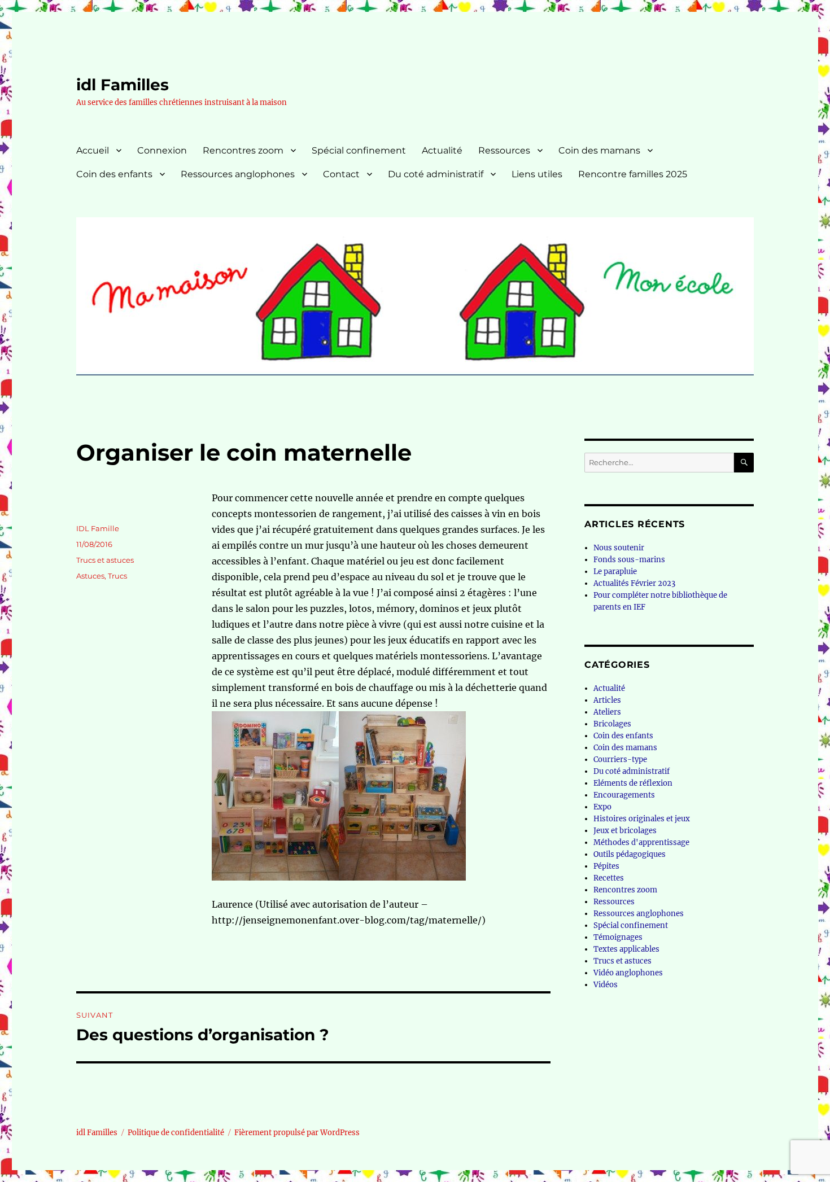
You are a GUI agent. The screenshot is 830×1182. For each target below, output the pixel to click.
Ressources (504, 150)
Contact (341, 174)
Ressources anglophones (238, 174)
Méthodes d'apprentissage (641, 842)
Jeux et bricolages (625, 830)
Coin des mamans (599, 150)
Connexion (162, 150)
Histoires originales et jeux (641, 819)
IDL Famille (97, 528)
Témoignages (618, 937)
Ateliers (607, 712)
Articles (607, 700)
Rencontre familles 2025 (632, 174)
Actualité (442, 150)
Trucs (117, 575)
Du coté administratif (435, 174)
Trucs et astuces (105, 559)
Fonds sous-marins (629, 559)
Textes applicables (626, 949)
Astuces (90, 575)
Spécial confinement (359, 150)
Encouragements (624, 795)
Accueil (92, 150)
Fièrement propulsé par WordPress (297, 1132)
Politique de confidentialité (176, 1132)
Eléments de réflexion (632, 783)
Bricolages (612, 724)
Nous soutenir (618, 548)
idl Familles (122, 84)
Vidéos (605, 985)
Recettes (608, 878)
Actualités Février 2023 (634, 583)
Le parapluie (615, 571)
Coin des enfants (114, 174)
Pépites (606, 866)
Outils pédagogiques (629, 854)
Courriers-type (620, 759)
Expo (602, 807)
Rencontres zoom (243, 150)
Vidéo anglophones (628, 973)
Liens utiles (537, 174)
